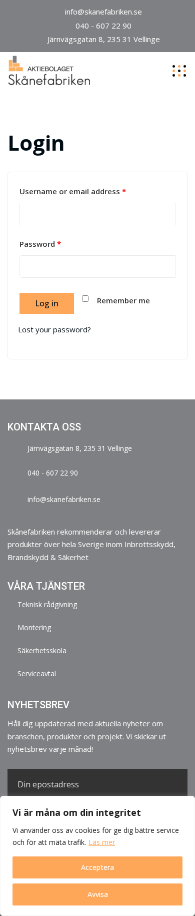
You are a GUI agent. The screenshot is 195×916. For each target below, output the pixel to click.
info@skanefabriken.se (103, 12)
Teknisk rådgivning (47, 604)
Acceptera (97, 867)
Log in (46, 303)
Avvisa (98, 894)
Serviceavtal (37, 673)
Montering (34, 627)
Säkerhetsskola (42, 650)
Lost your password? (54, 329)
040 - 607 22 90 (104, 26)
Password (40, 244)
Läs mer (101, 842)
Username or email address (73, 191)
